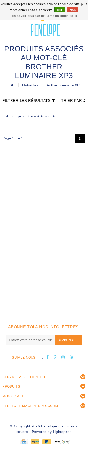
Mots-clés (30, 85)
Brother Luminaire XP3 (63, 85)
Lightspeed (62, 432)
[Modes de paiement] (23, 441)
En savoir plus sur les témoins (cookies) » (44, 16)
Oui (59, 10)
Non (73, 10)
